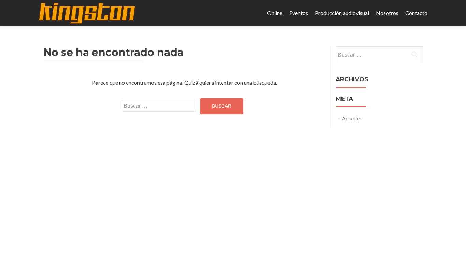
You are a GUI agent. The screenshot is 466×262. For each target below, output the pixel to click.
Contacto (416, 13)
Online (274, 13)
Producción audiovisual (342, 13)
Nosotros (387, 13)
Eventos (298, 13)
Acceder (352, 118)
